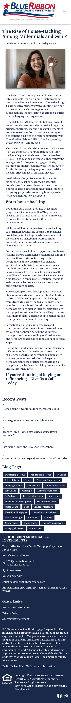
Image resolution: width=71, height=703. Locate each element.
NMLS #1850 (9, 549)
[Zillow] (66, 695)
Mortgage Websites (26, 685)
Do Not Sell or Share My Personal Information (28, 666)
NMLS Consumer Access (16, 607)
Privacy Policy (10, 613)
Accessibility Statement (15, 618)
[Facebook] (59, 695)
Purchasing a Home (46, 43)
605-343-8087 (14, 570)
